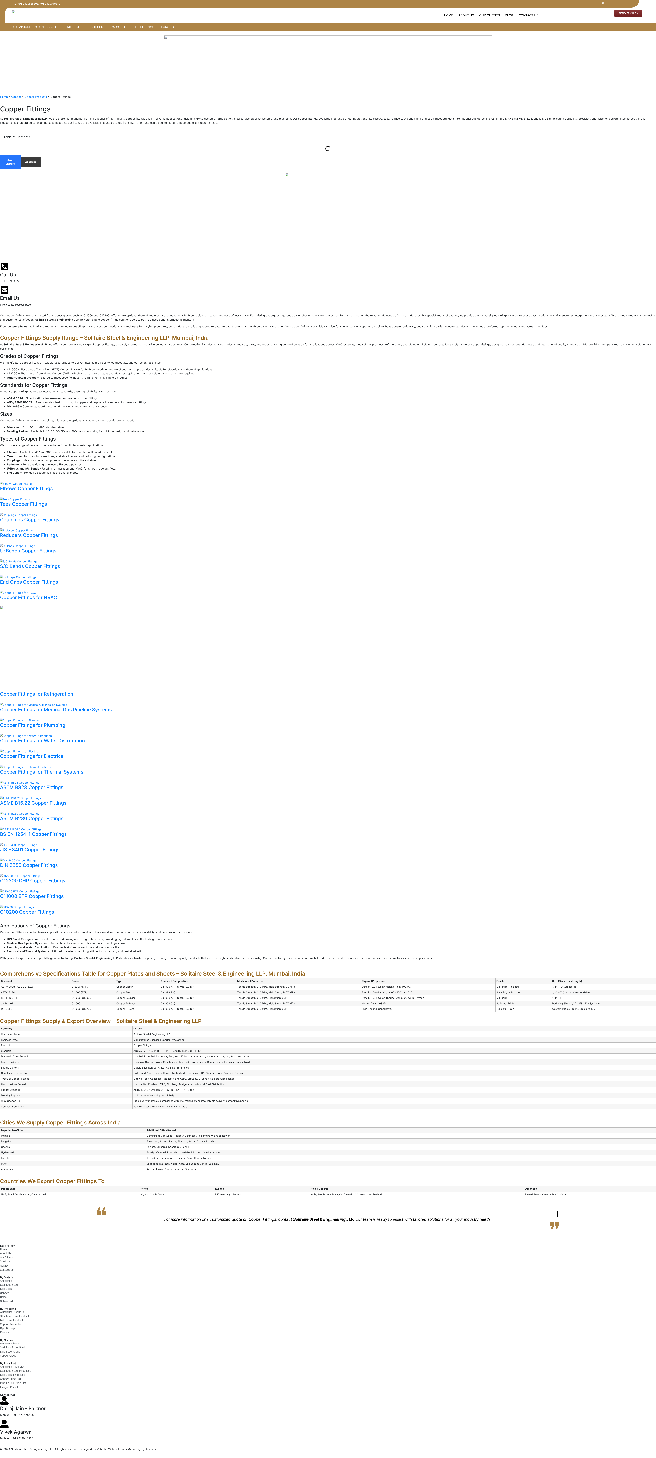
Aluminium (21, 27)
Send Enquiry (10, 162)
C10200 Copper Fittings (27, 912)
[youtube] (613, 3)
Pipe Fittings (143, 27)
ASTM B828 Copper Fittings (31, 787)
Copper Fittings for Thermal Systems (41, 772)
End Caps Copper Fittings (29, 582)
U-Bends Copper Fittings (28, 551)
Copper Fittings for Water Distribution (42, 741)
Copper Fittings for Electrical (32, 756)
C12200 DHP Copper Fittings (32, 881)
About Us (466, 15)
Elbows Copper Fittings (26, 488)
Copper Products (36, 96)
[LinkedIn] (607, 3)
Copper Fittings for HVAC (28, 597)
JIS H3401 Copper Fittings (29, 850)
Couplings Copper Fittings (29, 520)
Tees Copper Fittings (23, 504)
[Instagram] (601, 3)
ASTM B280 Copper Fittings (31, 818)
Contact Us (528, 15)
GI (125, 27)
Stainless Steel (48, 27)
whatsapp (31, 161)
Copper (96, 27)
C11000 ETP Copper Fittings (32, 896)
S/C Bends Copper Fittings (30, 566)
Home (448, 15)
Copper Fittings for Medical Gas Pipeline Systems (56, 709)
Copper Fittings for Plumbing (32, 725)
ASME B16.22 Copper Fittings (33, 803)
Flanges (166, 27)
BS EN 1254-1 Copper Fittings (33, 834)
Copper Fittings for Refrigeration (36, 694)
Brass (113, 27)
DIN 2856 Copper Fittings (29, 865)
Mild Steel (76, 27)
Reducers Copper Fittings (29, 535)
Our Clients (489, 15)
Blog (509, 15)
